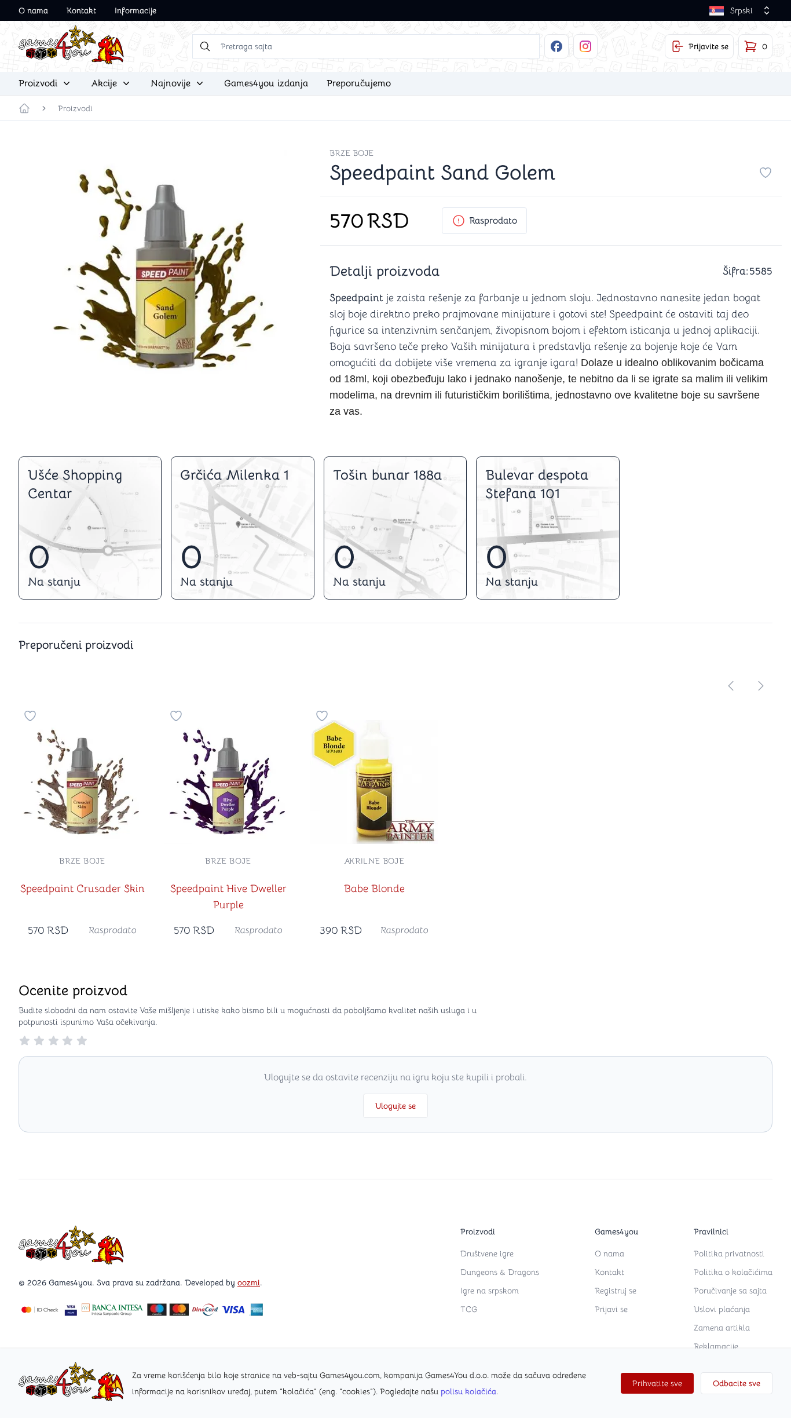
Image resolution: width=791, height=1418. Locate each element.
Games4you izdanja (266, 83)
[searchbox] (366, 46)
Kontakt (81, 10)
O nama (33, 10)
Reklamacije (716, 1346)
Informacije (135, 10)
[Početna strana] (24, 108)
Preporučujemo (359, 83)
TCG (468, 1309)
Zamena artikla (722, 1327)
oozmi (248, 1282)
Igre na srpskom (489, 1290)
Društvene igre (487, 1253)
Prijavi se (611, 1309)
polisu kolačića (468, 1391)
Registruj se (615, 1290)
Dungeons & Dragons (499, 1272)
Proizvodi (75, 108)
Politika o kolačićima (733, 1272)
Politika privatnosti (729, 1253)
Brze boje (351, 153)
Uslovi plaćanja (722, 1309)
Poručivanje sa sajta (730, 1290)
